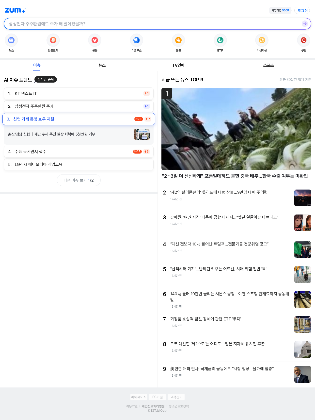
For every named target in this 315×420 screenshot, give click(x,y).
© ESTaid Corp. (157, 410)
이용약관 (132, 406)
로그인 (303, 11)
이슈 (36, 65)
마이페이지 (138, 397)
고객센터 (176, 397)
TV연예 (178, 65)
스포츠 (268, 65)
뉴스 (102, 65)
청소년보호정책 (179, 406)
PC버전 (157, 397)
